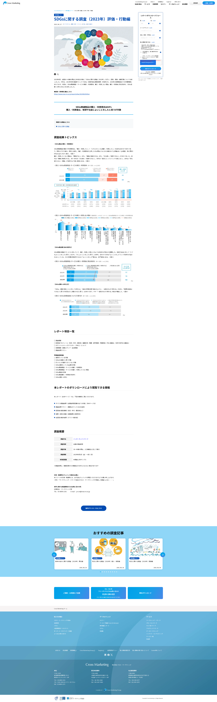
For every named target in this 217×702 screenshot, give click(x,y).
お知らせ (152, 1)
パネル (56, 625)
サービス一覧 (150, 636)
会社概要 (185, 4)
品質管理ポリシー (112, 650)
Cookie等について (156, 650)
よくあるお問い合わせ (60, 634)
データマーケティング (152, 631)
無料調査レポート (69, 10)
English (168, 1)
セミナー (163, 4)
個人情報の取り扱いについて (140, 650)
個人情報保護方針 (125, 650)
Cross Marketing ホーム (59, 10)
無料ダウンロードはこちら (94, 508)
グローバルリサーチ (151, 623)
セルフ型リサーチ (151, 625)
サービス (147, 4)
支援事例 (155, 4)
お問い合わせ (177, 1)
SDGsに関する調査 (63, 126)
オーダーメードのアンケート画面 (63, 631)
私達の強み (138, 4)
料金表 (148, 639)
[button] (54, 554)
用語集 (101, 631)
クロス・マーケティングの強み (62, 620)
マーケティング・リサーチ (153, 620)
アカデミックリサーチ (152, 628)
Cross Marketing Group (140, 1)
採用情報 (160, 1)
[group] (71, 554)
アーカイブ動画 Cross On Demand (109, 623)
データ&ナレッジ (174, 4)
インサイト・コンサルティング (154, 634)
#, (66, 24)
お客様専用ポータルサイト (61, 628)
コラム (101, 628)
